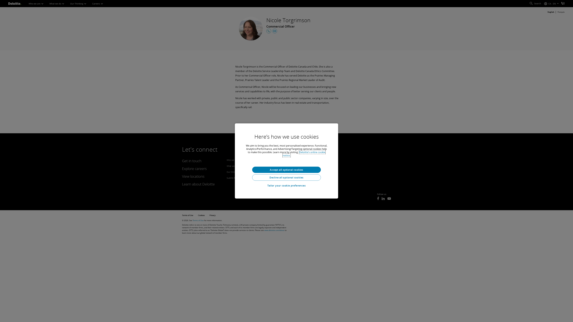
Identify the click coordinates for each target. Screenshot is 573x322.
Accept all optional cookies (286, 169)
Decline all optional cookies (286, 177)
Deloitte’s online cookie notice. (304, 154)
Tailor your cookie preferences (286, 185)
